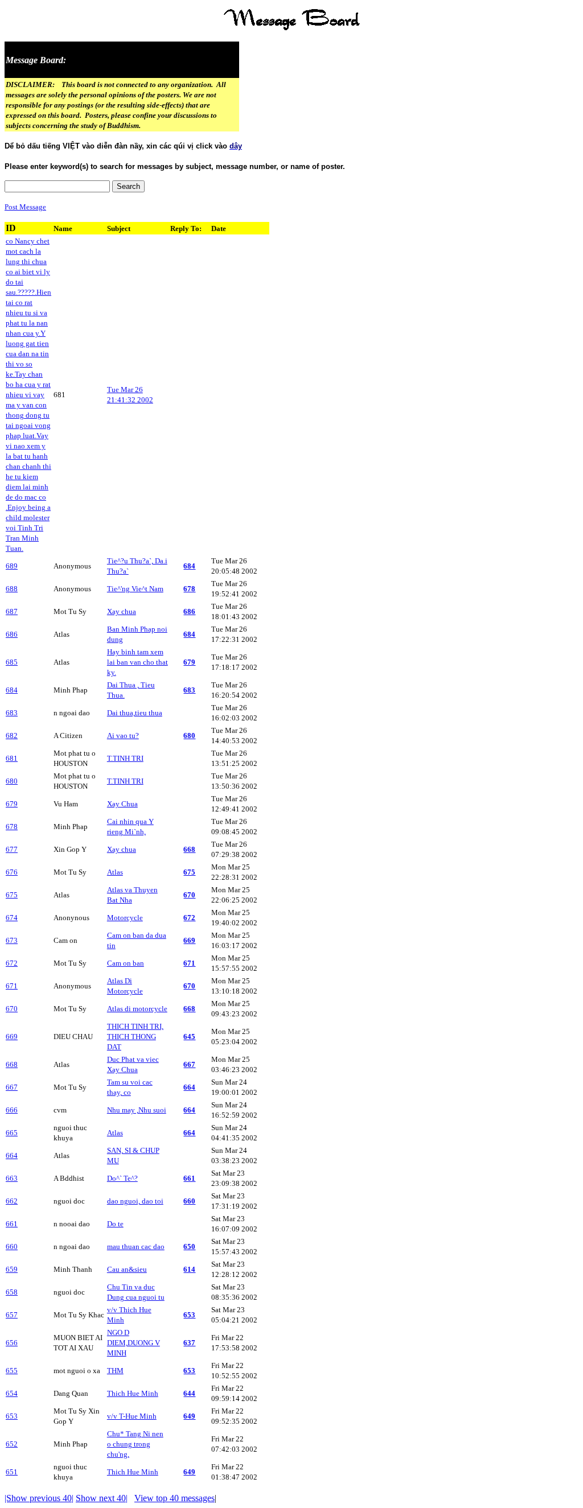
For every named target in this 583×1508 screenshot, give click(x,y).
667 (189, 1064)
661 (189, 1178)
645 (189, 1036)
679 (189, 662)
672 (189, 917)
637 (189, 1342)
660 (189, 1201)
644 (189, 1393)
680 (189, 735)
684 (189, 566)
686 (189, 611)
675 (189, 872)
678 (189, 588)
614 (189, 1269)
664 (189, 1087)
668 (189, 849)
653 (189, 1315)
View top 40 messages (174, 1498)
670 (189, 895)
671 (189, 963)
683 (189, 690)
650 (189, 1246)
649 (189, 1416)
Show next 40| (102, 1498)
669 (189, 940)
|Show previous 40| (39, 1498)
